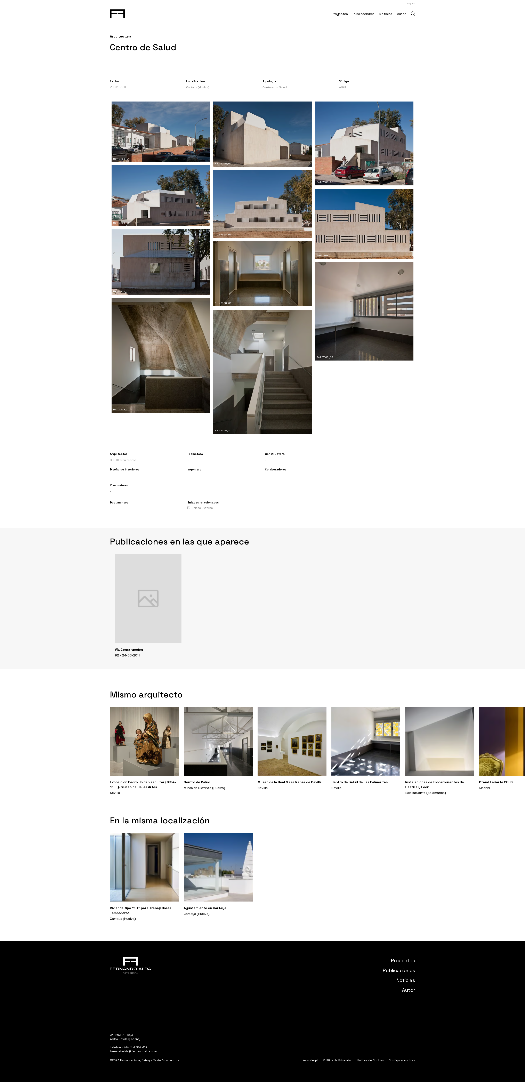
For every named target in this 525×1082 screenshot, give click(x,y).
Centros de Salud (274, 87)
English (410, 3)
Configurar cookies (402, 1060)
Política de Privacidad (338, 1060)
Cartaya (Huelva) (197, 87)
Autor (401, 14)
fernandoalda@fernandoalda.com (133, 1051)
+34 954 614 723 (135, 1047)
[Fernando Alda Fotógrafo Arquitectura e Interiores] (117, 13)
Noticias (385, 14)
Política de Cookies (370, 1060)
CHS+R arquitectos (123, 460)
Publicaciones (363, 14)
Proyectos (340, 14)
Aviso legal (310, 1060)
